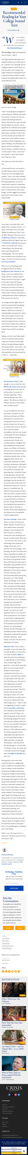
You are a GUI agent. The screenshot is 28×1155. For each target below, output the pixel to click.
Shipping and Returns (7, 1111)
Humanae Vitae (5, 943)
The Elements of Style (7, 946)
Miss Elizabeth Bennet (14, 48)
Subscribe (14, 888)
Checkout (4, 1126)
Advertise (4, 1109)
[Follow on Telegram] (19, 1095)
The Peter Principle (6, 948)
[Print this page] (15, 971)
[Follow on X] (12, 1095)
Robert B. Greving (7, 1027)
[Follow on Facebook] (9, 1095)
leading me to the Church (10, 271)
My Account (5, 1122)
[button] (24, 1151)
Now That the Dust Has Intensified (12, 1024)
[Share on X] (3, 971)
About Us (4, 1105)
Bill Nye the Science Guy (12, 387)
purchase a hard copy (17, 708)
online (19, 654)
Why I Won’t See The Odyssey (11, 1000)
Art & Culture (5, 938)
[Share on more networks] (19, 971)
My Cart (4, 1124)
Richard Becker (12, 30)
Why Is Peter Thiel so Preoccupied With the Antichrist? (11, 1075)
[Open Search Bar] (22, 2)
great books (5, 941)
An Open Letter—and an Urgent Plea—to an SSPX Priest (13, 1049)
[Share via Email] (12, 971)
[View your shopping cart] (18, 2)
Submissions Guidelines (8, 1107)
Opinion (14, 9)
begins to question (16, 753)
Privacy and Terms (7, 1113)
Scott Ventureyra (8, 1079)
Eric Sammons (6, 1003)
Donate (8, 928)
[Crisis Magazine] (5, 2)
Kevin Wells (5, 1053)
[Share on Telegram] (9, 971)
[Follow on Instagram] (15, 1095)
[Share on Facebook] (6, 971)
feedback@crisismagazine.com (10, 1135)
